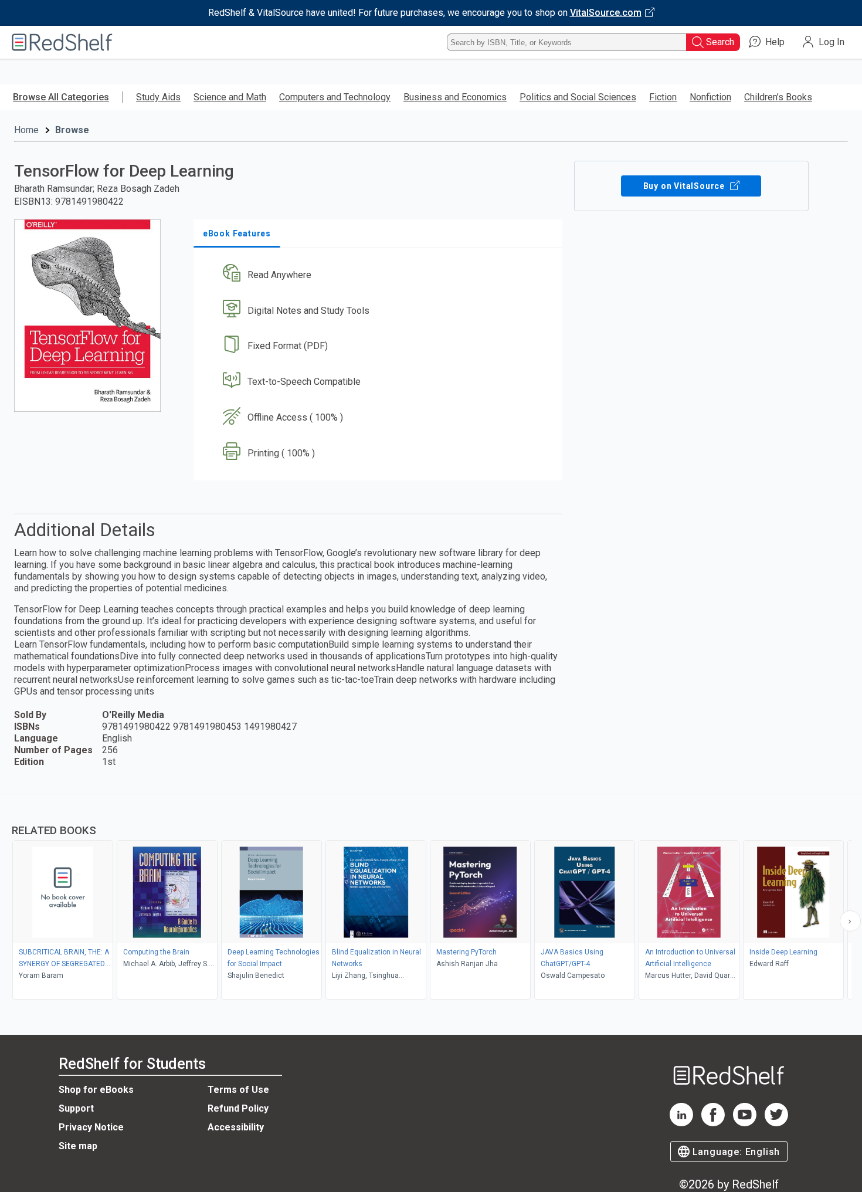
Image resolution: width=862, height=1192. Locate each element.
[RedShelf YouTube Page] (744, 1123)
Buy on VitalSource (685, 186)
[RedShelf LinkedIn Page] (681, 1123)
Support (76, 1108)
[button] (380, 275)
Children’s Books (778, 97)
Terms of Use (238, 1089)
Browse (72, 130)
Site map (78, 1146)
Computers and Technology (335, 97)
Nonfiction (710, 97)
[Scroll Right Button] (850, 921)
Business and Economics (455, 97)
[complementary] (431, 898)
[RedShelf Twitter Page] (776, 1123)
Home (26, 130)
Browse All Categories (61, 97)
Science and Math (230, 97)
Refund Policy (238, 1108)
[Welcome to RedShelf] (62, 42)
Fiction (663, 97)
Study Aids (158, 97)
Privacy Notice (91, 1127)
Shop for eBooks (96, 1089)
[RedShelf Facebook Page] (713, 1123)
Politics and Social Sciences (578, 97)
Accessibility (236, 1127)
